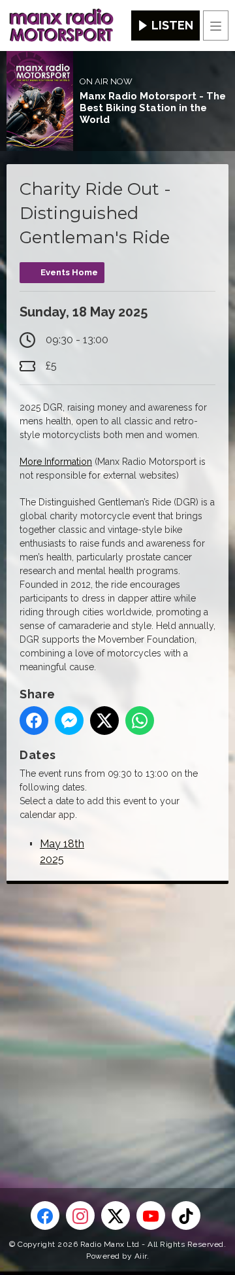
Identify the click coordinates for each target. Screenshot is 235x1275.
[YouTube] (150, 1215)
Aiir (140, 1256)
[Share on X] (104, 720)
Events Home (69, 272)
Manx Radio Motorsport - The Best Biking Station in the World (153, 108)
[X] (115, 1215)
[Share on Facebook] (34, 720)
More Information (56, 461)
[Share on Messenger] (69, 720)
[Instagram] (80, 1215)
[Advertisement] (117, 1014)
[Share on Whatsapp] (139, 720)
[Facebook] (45, 1215)
